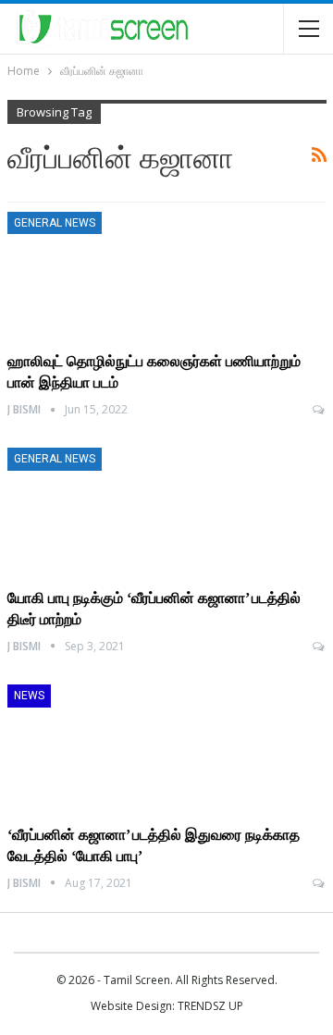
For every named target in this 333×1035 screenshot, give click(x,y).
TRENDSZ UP (210, 1006)
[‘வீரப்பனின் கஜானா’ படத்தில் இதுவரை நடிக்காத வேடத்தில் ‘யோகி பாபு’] (104, 746)
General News (54, 222)
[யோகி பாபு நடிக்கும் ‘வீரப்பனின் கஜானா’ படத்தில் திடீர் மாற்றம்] (104, 510)
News (29, 695)
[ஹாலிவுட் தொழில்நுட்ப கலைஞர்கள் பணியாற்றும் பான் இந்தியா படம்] (104, 274)
